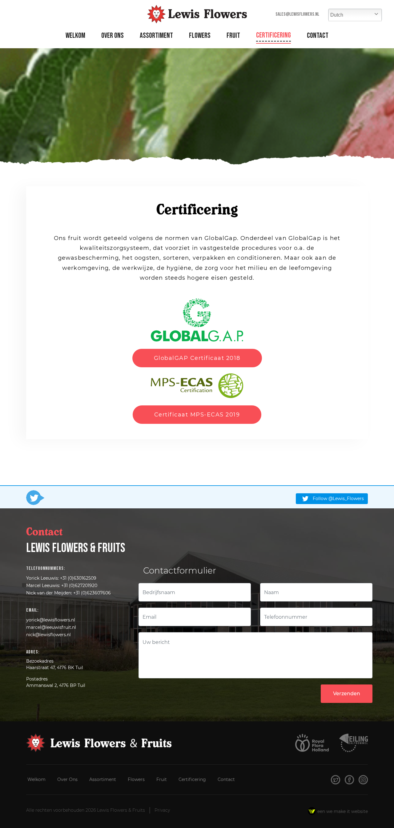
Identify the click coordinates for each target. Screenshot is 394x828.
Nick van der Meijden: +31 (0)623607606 (68, 593)
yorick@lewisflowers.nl (50, 620)
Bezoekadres (40, 661)
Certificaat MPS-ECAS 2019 (197, 414)
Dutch (336, 15)
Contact (317, 35)
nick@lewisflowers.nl (48, 634)
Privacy (162, 810)
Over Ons (112, 35)
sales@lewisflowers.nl (297, 14)
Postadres (37, 679)
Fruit (233, 35)
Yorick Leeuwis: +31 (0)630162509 (61, 578)
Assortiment (156, 35)
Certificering (273, 35)
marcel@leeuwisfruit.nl (51, 627)
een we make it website (342, 811)
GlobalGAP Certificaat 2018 (197, 358)
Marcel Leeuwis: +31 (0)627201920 (61, 585)
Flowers (200, 35)
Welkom (75, 35)
